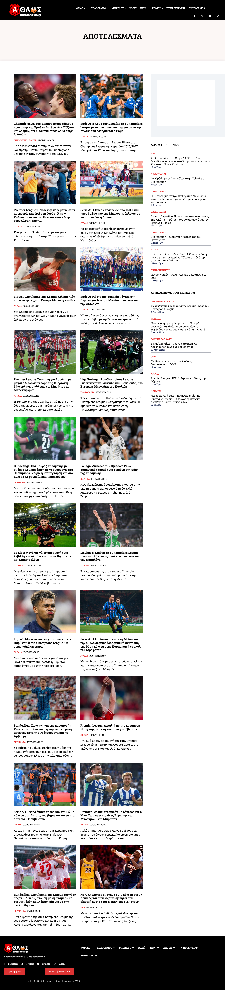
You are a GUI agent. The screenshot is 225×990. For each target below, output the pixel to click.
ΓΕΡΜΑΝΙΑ (20, 482)
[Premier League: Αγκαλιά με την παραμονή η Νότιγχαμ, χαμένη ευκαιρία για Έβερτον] (111, 698)
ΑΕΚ (153, 154)
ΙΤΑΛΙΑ (84, 136)
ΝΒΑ (82, 907)
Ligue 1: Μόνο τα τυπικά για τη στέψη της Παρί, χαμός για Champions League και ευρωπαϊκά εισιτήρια (43, 642)
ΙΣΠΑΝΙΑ (85, 479)
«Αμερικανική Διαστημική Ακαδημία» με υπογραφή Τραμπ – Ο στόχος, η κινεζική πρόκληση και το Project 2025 (175, 398)
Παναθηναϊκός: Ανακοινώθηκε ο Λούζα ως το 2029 (178, 276)
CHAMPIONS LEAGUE (25, 140)
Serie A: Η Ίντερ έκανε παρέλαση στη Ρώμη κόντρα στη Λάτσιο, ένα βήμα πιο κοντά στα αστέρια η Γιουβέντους (44, 815)
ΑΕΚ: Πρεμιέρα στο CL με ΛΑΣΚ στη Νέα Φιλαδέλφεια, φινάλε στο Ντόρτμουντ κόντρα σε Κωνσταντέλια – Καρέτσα (181, 161)
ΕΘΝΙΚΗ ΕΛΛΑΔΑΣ (161, 339)
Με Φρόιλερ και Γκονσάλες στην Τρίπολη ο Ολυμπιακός (177, 180)
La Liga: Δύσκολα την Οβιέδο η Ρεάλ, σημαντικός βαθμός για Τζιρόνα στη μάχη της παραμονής (109, 469)
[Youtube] (210, 16)
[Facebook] (194, 16)
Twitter (30, 963)
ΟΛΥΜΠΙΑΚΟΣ (158, 174)
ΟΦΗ (153, 356)
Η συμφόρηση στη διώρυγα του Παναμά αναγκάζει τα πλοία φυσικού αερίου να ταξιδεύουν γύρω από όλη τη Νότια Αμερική (178, 326)
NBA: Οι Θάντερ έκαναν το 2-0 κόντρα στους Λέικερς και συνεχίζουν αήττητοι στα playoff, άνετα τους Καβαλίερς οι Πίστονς (111, 898)
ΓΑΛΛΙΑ (18, 306)
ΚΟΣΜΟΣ (156, 319)
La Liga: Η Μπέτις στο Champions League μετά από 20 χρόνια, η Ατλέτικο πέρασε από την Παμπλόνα (110, 556)
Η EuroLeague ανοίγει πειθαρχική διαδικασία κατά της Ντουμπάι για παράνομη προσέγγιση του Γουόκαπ (178, 199)
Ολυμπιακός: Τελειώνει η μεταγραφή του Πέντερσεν (176, 238)
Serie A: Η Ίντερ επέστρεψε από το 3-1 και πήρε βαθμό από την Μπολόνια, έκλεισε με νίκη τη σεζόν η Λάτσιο (110, 213)
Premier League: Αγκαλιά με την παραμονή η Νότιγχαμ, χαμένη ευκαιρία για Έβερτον (111, 727)
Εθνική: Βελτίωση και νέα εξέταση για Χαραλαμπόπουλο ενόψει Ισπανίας (174, 345)
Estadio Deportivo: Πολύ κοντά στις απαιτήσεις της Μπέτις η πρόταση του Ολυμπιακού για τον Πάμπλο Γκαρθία (180, 219)
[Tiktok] (218, 16)
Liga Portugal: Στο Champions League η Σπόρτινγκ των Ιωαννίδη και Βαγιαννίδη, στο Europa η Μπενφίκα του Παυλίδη (111, 382)
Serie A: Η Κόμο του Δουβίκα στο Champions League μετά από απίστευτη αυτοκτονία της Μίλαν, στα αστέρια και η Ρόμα (111, 127)
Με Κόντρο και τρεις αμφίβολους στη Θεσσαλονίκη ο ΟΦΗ (174, 362)
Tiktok (62, 963)
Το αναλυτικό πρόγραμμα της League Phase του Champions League (180, 307)
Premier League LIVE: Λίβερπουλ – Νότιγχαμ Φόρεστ (178, 380)
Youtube (46, 963)
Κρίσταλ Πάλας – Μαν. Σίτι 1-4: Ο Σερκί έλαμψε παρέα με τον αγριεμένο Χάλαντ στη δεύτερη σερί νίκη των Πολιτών (180, 257)
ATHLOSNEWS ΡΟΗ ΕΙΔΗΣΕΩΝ (173, 293)
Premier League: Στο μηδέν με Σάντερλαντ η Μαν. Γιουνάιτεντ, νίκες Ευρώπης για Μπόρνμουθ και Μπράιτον (111, 815)
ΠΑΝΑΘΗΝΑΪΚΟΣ (160, 270)
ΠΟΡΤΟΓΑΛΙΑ (87, 392)
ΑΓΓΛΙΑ (18, 226)
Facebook (13, 963)
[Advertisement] (186, 103)
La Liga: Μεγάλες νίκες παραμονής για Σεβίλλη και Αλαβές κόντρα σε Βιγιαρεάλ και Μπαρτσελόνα (42, 556)
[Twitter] (202, 16)
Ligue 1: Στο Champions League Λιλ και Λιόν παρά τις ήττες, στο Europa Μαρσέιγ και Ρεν (45, 298)
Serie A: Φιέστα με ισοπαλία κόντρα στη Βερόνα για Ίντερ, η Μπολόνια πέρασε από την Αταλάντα (109, 300)
